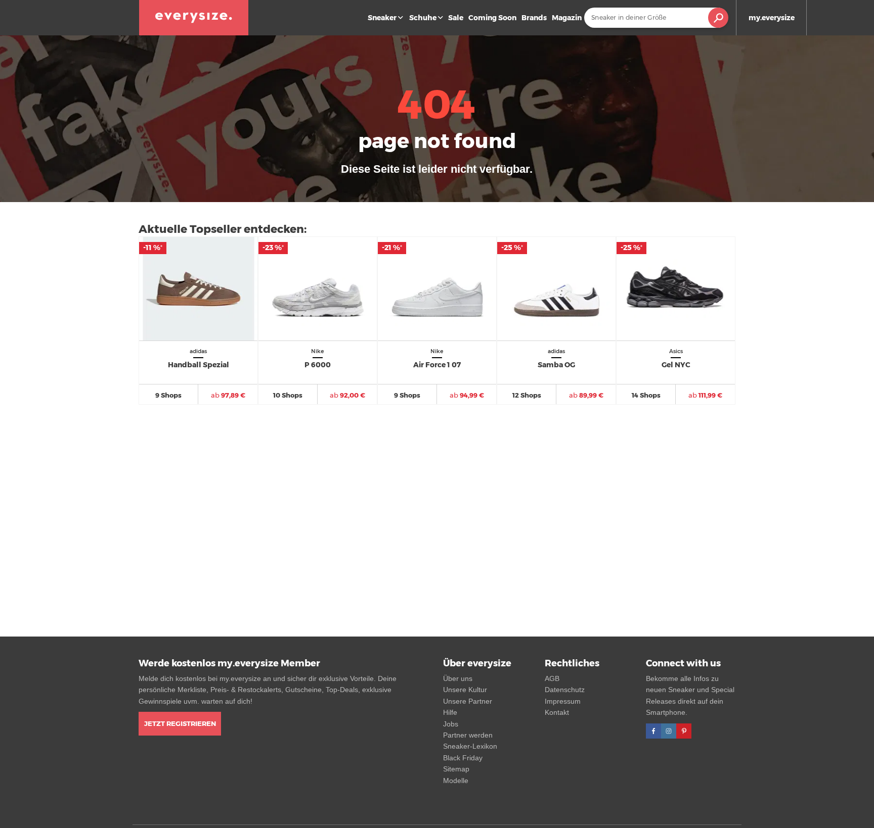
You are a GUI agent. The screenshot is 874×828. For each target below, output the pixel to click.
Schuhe (422, 17)
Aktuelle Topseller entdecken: (223, 229)
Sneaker (382, 17)
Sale (455, 17)
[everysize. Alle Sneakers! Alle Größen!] (193, 17)
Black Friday (463, 758)
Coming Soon (492, 17)
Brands (534, 17)
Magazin (567, 17)
